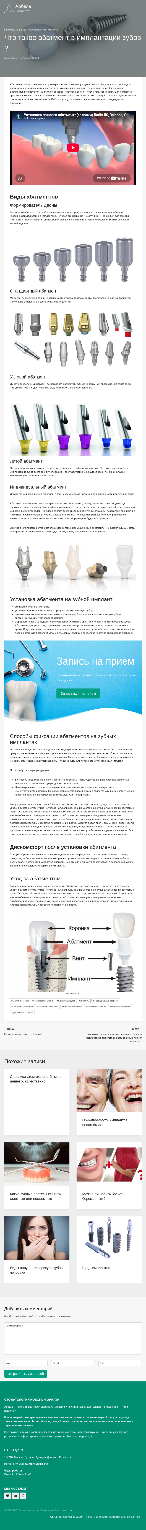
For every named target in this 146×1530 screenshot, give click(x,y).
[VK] (15, 1496)
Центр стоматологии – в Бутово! (23, 1031)
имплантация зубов (66, 1001)
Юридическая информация (66, 1516)
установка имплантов (120, 1007)
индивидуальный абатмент (105, 1001)
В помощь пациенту (15, 30)
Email (56, 1363)
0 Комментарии (30, 57)
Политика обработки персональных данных (113, 1516)
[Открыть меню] (138, 7)
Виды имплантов (96, 1268)
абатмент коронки (20, 1001)
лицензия (67, 1510)
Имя (9, 1363)
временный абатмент (42, 1001)
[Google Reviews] (23, 1496)
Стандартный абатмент (22, 1007)
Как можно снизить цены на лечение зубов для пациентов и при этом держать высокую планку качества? (114, 1035)
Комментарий (14, 1325)
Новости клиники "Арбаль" (43, 30)
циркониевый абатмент (22, 1012)
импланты (84, 1001)
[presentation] (109, 1090)
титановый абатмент (72, 1007)
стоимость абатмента (47, 1007)
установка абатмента (95, 1007)
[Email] (7, 1496)
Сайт (102, 1363)
